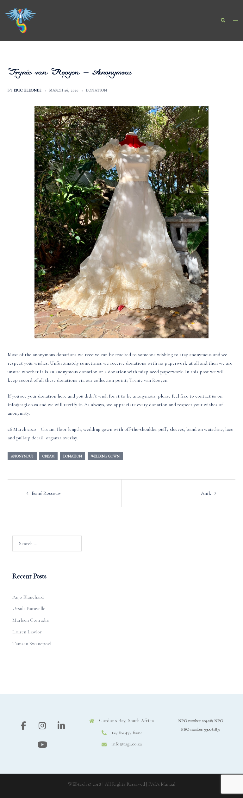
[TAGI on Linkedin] (61, 726)
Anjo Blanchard (28, 597)
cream (48, 456)
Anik (206, 493)
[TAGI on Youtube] (42, 745)
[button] (222, 20)
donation (72, 456)
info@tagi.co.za (126, 744)
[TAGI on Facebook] (23, 726)
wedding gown (105, 456)
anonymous (22, 456)
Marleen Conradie (30, 620)
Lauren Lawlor (27, 632)
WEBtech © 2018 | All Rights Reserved (106, 784)
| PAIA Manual (160, 784)
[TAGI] (20, 20)
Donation (96, 90)
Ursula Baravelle (28, 608)
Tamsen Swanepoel (31, 643)
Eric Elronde (28, 90)
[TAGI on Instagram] (42, 726)
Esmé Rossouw (46, 493)
